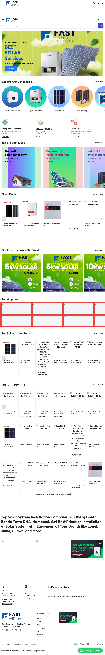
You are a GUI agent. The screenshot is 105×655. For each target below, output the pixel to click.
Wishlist (101, 6)
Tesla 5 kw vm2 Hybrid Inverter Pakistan (76, 456)
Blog (38, 625)
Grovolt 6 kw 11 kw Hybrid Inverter (9, 487)
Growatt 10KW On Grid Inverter (60, 482)
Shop (39, 621)
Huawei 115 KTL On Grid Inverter (9, 413)
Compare (91, 6)
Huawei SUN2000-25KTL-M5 (94, 413)
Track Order (69, 6)
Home (39, 618)
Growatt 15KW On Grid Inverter (43, 482)
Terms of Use (17, 644)
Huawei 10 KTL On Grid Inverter (60, 413)
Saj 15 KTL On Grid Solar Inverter (94, 482)
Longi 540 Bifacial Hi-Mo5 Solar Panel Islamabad (60, 362)
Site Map (33, 644)
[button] (4, 218)
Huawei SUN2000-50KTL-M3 (77, 413)
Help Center (81, 6)
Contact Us (41, 635)
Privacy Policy (6, 644)
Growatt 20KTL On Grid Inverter (26, 482)
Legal (26, 644)
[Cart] (102, 20)
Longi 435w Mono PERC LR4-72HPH (94, 361)
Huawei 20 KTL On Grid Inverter (43, 413)
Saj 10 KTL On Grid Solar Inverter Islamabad (31, 224)
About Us (40, 631)
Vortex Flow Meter (26, 445)
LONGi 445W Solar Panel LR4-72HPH (77, 361)
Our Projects (41, 628)
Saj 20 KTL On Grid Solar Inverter (77, 486)
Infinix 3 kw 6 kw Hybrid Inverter (94, 445)
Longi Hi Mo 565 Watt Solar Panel (10, 224)
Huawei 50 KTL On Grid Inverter (26, 413)
